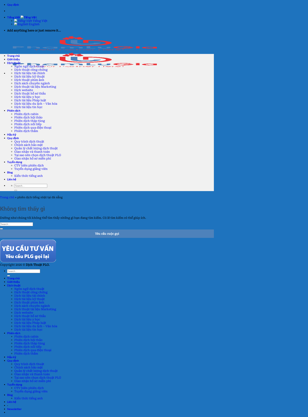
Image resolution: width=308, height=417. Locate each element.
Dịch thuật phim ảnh (29, 80)
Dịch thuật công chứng (31, 69)
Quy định (13, 4)
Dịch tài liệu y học (27, 97)
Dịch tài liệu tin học (28, 107)
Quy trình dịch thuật (29, 141)
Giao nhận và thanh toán (32, 151)
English (34, 24)
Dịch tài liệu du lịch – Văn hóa (35, 103)
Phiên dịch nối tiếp (28, 124)
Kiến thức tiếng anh (28, 176)
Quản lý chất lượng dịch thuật (36, 148)
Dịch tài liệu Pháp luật (30, 100)
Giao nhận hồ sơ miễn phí (32, 158)
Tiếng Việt (14, 17)
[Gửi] (15, 190)
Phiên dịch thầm (26, 131)
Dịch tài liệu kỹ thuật (29, 76)
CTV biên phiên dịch (29, 165)
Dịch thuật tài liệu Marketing (35, 86)
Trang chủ (7, 197)
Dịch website (23, 90)
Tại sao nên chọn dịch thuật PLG (37, 155)
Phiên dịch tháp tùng (29, 121)
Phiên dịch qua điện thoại (32, 127)
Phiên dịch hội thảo (28, 117)
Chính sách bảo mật (28, 145)
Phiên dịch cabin (26, 114)
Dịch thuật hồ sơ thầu (30, 93)
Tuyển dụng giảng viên (31, 169)
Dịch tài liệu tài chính (29, 73)
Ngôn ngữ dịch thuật (29, 66)
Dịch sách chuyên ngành (32, 83)
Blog (10, 172)
